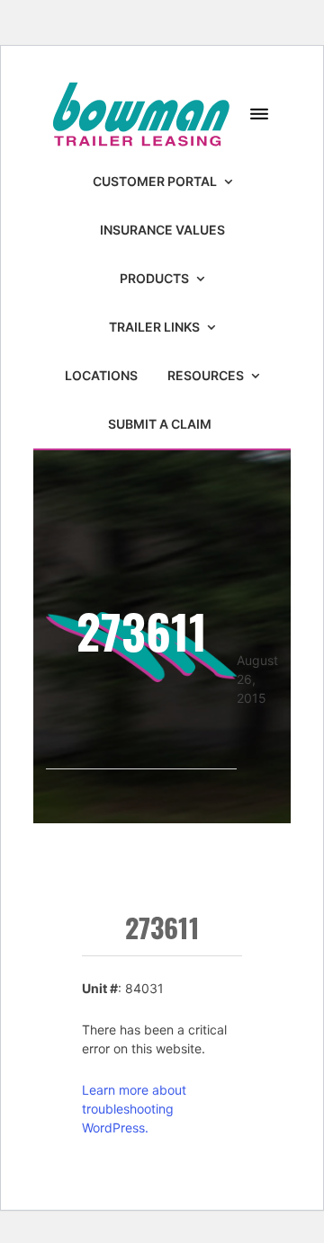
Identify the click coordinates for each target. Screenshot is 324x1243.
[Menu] (259, 115)
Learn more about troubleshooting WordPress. (134, 1108)
